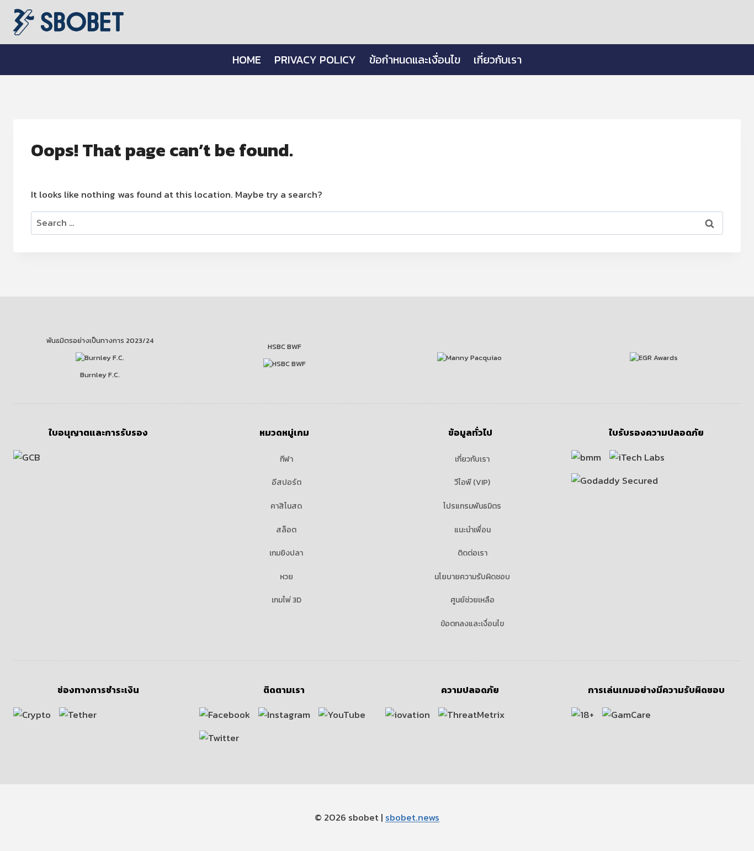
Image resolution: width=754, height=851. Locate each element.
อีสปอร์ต (286, 482)
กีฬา (286, 459)
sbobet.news (412, 817)
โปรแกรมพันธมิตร (472, 506)
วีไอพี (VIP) (472, 482)
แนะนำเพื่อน (472, 530)
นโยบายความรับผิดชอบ (472, 577)
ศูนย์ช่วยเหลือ (472, 600)
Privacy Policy (315, 59)
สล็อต (286, 530)
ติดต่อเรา (472, 553)
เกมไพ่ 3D (286, 600)
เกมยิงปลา (286, 553)
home (246, 59)
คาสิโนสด (286, 506)
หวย (286, 577)
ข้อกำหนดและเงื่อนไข (414, 59)
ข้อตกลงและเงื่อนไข (472, 624)
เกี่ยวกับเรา (498, 59)
